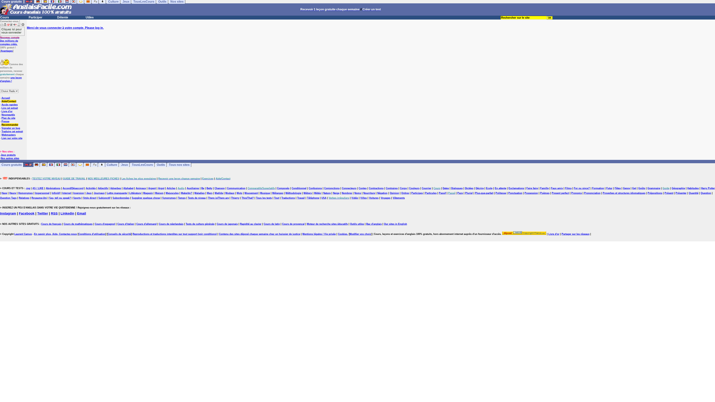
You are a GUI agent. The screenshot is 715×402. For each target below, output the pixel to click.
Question (706, 193)
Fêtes (618, 188)
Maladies (199, 193)
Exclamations (516, 188)
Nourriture (369, 193)
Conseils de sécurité (119, 234)
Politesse (500, 193)
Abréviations (53, 188)
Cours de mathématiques (78, 224)
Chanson (219, 188)
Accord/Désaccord (73, 188)
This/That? (247, 198)
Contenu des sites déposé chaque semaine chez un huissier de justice (259, 234)
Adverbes (115, 188)
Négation (382, 193)
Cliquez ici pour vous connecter (11, 31)
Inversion (78, 193)
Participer (35, 17)
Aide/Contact (8, 101)
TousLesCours (142, 164)
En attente (500, 188)
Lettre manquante (117, 193)
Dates (446, 188)
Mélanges (277, 193)
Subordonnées (120, 198)
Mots (239, 193)
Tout (276, 198)
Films (568, 188)
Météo (317, 193)
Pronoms (576, 193)
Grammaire (653, 188)
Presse (5, 121)
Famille (544, 188)
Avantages (7, 51)
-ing (28, 188)
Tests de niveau (197, 198)
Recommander (9, 124)
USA (323, 198)
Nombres (347, 193)
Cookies (342, 234)
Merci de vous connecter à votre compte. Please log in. (65, 27)
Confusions (315, 188)
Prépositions (655, 193)
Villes (363, 198)
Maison (159, 193)
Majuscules (172, 193)
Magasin (148, 193)
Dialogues (457, 188)
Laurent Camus (23, 234)
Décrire (480, 188)
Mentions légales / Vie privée (319, 234)
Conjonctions (332, 188)
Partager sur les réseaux (576, 234)
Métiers (308, 193)
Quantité (693, 193)
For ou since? (582, 188)
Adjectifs (103, 188)
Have (4, 193)
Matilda (219, 193)
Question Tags (8, 198)
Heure (12, 193)
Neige (336, 193)
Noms (357, 193)
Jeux (124, 164)
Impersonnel (42, 193)
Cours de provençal (293, 224)
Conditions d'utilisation (91, 234)
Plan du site (8, 118)
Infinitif (56, 193)
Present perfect (560, 193)
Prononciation (592, 193)
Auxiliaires (193, 188)
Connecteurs (349, 188)
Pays (460, 193)
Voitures (374, 198)
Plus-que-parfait (484, 193)
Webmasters (8, 134)
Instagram (8, 213)
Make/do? (186, 193)
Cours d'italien (125, 224)
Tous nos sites (179, 164)
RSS (54, 213)
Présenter (681, 193)
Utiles (90, 17)
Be (202, 188)
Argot (161, 188)
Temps (182, 198)
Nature (327, 193)
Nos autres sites (10, 158)
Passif (442, 193)
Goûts (641, 188)
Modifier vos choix (360, 234)
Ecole (489, 188)
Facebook (26, 213)
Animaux (141, 188)
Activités (91, 188)
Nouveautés (8, 114)
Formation (598, 188)
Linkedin (67, 213)
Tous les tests (264, 198)
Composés (283, 188)
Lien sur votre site (11, 138)
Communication (236, 188)
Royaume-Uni (39, 198)
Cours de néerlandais (171, 224)
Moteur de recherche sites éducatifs (327, 224)
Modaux (229, 193)
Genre (626, 188)
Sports (77, 198)
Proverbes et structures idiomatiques (624, 193)
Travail (301, 198)
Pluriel (469, 193)
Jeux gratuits (8, 155)
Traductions (288, 198)
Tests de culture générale (200, 224)
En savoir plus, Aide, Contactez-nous (55, 234)
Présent (669, 193)
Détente (62, 17)
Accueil (5, 98)
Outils (161, 164)
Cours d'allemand (146, 224)
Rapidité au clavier (250, 224)
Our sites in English (395, 224)
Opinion (394, 193)
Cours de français (51, 224)
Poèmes (544, 193)
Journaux (99, 193)
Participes (417, 193)
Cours (4, 17)
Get (634, 188)
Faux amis (557, 188)
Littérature (135, 193)
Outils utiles (357, 224)
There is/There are (218, 198)
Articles (171, 188)
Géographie (678, 188)
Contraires (392, 188)
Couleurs (414, 188)
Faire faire (532, 188)
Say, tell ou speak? (60, 198)
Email (81, 213)
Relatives (24, 198)
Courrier (426, 188)
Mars (209, 193)
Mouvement (251, 193)
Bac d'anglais (374, 224)
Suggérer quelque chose (146, 198)
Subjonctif (104, 198)
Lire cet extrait (9, 108)
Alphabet (128, 188)
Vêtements (399, 198)
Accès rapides (9, 104)
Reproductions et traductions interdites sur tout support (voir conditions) (175, 234)
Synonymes (169, 198)
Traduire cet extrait (12, 131)
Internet (66, 193)
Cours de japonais (227, 224)
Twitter (42, 213)
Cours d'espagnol (105, 224)
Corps (403, 188)
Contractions (376, 188)
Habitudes (693, 188)
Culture (112, 164)
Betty (209, 188)
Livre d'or (6, 111)
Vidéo (354, 198)
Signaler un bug (10, 128)
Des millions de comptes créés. (9, 41)
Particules (431, 193)
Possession (531, 193)
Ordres (405, 193)
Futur (609, 188)
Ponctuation (515, 193)
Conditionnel (299, 188)
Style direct (89, 198)
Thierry (235, 198)
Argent (152, 188)
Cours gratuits (11, 164)
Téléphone (313, 198)
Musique (265, 193)
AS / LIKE (38, 188)
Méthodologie (293, 193)
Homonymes (25, 193)
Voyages (385, 198)
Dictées (469, 188)
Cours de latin (272, 224)
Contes (363, 188)
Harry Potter (708, 188)
